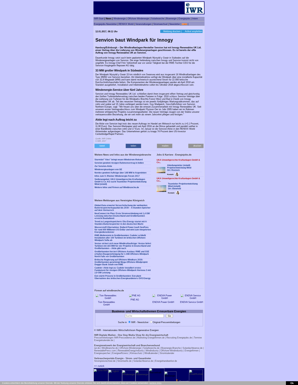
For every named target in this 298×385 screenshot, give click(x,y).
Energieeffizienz (120, 353)
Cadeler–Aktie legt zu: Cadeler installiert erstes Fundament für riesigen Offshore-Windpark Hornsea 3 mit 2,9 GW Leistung (123, 270)
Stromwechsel (160, 24)
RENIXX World (126, 24)
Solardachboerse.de (192, 348)
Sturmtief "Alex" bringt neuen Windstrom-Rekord (119, 159)
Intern (195, 18)
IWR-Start (99, 18)
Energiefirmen (191, 350)
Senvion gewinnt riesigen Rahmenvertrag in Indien (119, 163)
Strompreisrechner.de (104, 361)
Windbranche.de (110, 348)
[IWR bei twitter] (190, 24)
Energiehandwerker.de (166, 361)
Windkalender (151, 353)
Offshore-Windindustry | (172, 350)
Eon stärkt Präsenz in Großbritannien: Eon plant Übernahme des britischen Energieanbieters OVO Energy (123, 277)
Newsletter (174, 24)
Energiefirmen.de (156, 337)
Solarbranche (157, 18)
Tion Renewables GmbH (106, 303)
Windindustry (152, 350)
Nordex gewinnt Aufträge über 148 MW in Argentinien (120, 173)
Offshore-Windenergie (130, 348)
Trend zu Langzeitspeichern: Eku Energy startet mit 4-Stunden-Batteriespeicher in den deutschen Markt (121, 222)
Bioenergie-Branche (171, 348)
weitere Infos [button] (155, 383)
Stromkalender (167, 353)
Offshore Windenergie (138, 18)
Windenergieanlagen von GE (108, 169)
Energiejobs (184, 18)
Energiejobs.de (184, 337)
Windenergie (119, 18)
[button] (102, 146)
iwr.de (97, 348)
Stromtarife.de (124, 361)
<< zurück (99, 366)
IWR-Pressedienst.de (124, 337)
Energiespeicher (102, 353)
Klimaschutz (136, 353)
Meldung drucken (171, 31)
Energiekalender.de (103, 340)
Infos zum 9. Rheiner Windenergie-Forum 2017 (117, 176)
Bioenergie (171, 18)
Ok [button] (292, 383)
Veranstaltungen (143, 24)
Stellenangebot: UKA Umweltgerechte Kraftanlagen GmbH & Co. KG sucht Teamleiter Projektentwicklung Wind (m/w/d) (120, 181)
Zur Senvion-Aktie (103, 166)
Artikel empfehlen (193, 31)
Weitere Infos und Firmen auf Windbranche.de (117, 187)
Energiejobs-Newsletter (105, 24)
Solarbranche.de (151, 348)
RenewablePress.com (105, 350)
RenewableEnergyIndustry (131, 350)
